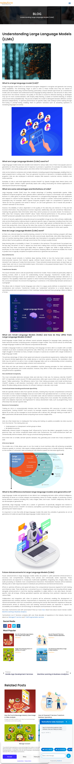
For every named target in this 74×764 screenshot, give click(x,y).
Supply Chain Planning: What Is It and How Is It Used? (23, 649)
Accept (9, 757)
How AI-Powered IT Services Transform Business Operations (57, 635)
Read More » (18, 637)
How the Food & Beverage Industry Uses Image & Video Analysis (24, 635)
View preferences (39, 757)
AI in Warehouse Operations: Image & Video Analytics (58, 649)
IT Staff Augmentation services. (34, 617)
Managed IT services (15, 617)
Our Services (61, 749)
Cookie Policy (20, 760)
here (43, 610)
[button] (69, 3)
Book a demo (48, 749)
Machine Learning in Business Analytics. (14, 612)
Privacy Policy (28, 760)
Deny (24, 757)
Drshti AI (59, 761)
